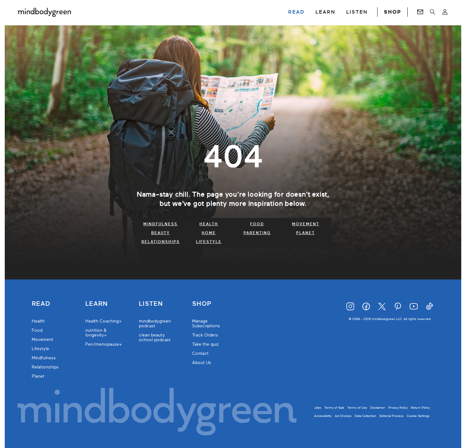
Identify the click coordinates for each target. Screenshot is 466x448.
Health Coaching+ (103, 321)
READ (296, 12)
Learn (96, 304)
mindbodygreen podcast (155, 323)
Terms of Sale (334, 407)
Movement (305, 224)
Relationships (160, 242)
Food (257, 224)
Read (41, 304)
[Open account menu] (445, 12)
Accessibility (323, 416)
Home (209, 233)
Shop (201, 304)
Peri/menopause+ (103, 344)
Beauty (160, 233)
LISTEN (357, 12)
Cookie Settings (418, 416)
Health (208, 224)
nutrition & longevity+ (96, 332)
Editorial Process (391, 416)
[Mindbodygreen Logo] (44, 12)
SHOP (392, 12)
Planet (305, 233)
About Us (201, 362)
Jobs (317, 407)
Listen (151, 304)
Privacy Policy (398, 407)
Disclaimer (377, 407)
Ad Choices (343, 416)
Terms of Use (357, 407)
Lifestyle (209, 242)
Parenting (257, 233)
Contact (200, 353)
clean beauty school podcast (155, 337)
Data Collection (365, 416)
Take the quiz (205, 344)
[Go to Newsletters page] (420, 12)
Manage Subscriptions (206, 323)
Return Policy (420, 407)
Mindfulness (160, 224)
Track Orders (205, 335)
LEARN (325, 12)
